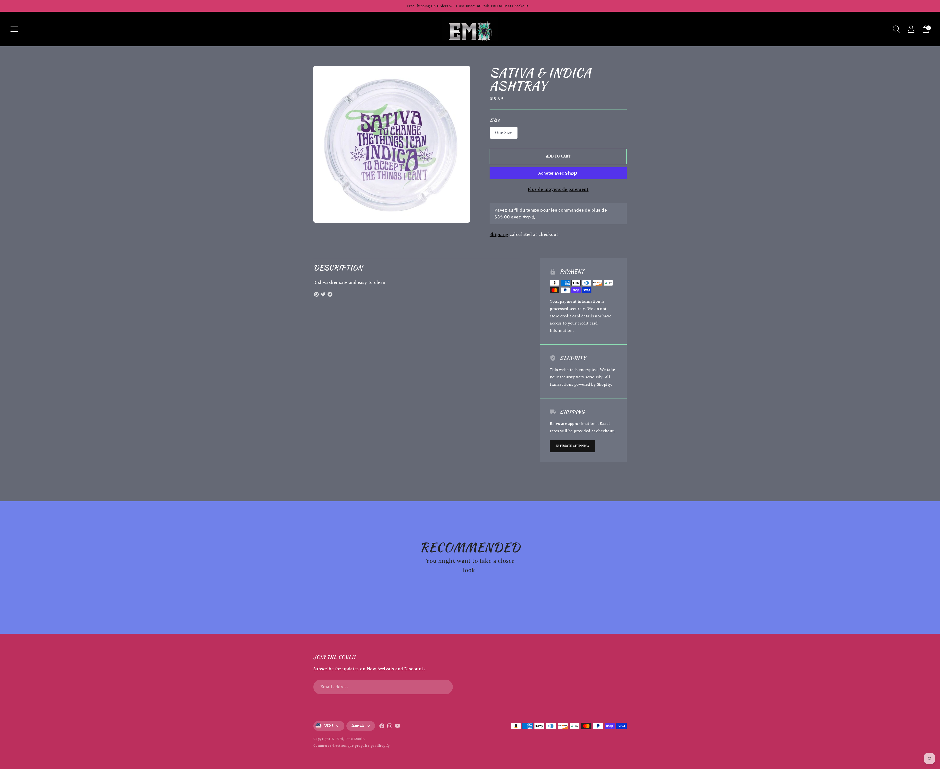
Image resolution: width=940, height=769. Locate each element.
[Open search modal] (896, 29)
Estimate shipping (572, 446)
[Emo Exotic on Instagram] (390, 727)
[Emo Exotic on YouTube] (397, 727)
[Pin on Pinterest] (316, 294)
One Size (503, 132)
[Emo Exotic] (470, 29)
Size (494, 119)
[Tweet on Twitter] (323, 294)
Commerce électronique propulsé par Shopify (351, 746)
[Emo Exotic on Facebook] (382, 727)
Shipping (499, 234)
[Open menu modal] (14, 29)
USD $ (328, 726)
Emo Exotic (354, 739)
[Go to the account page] (911, 29)
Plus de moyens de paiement (558, 189)
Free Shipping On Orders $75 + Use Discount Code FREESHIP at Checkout (467, 6)
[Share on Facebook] (330, 294)
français (358, 726)
